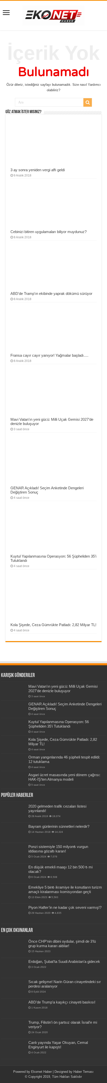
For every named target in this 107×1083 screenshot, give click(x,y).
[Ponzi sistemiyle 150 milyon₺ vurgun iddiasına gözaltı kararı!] (13, 852)
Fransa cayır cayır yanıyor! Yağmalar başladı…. (49, 355)
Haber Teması (83, 1072)
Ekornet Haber (41, 1072)
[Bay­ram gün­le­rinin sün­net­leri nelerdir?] (13, 832)
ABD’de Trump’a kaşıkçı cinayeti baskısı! (61, 1002)
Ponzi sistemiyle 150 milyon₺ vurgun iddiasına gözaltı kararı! (58, 848)
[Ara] (87, 102)
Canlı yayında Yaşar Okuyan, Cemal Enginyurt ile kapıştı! (58, 1044)
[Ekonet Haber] (53, 15)
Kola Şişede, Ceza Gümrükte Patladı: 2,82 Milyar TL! (53, 625)
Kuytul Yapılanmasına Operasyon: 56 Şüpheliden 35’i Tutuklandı (58, 724)
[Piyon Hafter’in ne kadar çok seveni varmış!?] (13, 913)
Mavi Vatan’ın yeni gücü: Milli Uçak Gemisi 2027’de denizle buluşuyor (63, 688)
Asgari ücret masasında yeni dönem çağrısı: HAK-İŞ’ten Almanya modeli (64, 777)
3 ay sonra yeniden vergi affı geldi (37, 170)
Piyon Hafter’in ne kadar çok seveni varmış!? (65, 907)
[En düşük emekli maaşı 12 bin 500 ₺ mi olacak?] (13, 873)
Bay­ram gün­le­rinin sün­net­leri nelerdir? (58, 826)
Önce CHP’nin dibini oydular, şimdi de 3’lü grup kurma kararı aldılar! (62, 943)
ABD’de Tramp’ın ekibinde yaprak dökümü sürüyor (51, 293)
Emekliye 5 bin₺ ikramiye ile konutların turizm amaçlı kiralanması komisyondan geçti (65, 889)
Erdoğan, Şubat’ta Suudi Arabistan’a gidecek (64, 961)
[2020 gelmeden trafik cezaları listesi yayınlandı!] (13, 812)
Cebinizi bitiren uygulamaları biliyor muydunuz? (48, 232)
